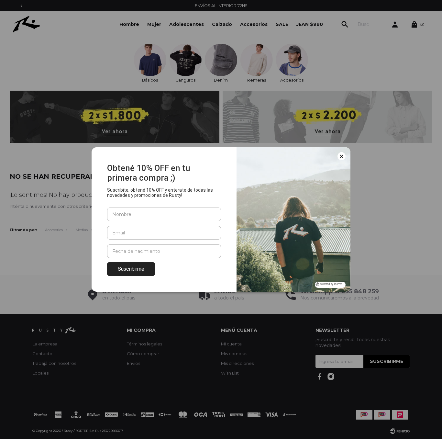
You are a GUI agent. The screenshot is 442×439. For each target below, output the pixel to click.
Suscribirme (131, 269)
